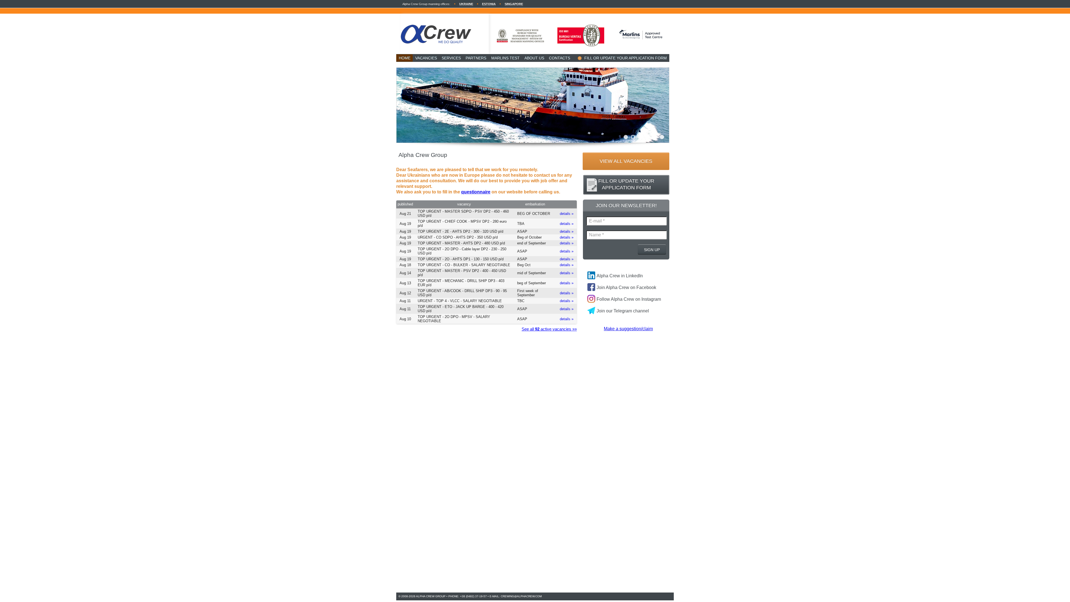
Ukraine (466, 4)
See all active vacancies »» (549, 329)
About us (534, 58)
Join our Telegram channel (623, 311)
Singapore (514, 4)
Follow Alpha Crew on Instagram (629, 299)
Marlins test (505, 58)
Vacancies (426, 58)
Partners (476, 58)
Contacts (559, 58)
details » (566, 214)
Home (404, 58)
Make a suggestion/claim (628, 328)
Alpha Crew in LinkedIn (620, 275)
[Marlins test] (640, 47)
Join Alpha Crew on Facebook (626, 287)
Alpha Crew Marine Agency (445, 34)
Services (451, 58)
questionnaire (475, 192)
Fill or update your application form (625, 58)
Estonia (489, 4)
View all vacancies (626, 161)
